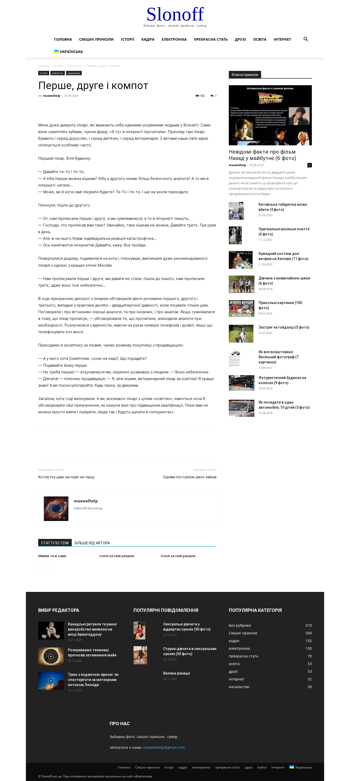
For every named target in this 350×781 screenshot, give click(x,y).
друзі (240, 39)
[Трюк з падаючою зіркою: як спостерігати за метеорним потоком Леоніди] (51, 681)
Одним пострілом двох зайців (190, 477)
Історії (127, 39)
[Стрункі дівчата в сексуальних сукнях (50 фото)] (140, 655)
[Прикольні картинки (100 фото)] (241, 308)
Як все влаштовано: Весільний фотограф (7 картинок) (278, 357)
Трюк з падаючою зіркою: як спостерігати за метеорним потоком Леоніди (93, 679)
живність (75, 65)
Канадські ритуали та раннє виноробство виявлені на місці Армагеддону (92, 629)
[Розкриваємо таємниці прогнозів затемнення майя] (51, 656)
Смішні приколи (96, 39)
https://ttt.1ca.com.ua (88, 508)
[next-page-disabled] (49, 566)
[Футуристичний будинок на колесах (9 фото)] (241, 383)
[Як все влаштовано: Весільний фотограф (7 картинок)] (235, 358)
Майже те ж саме (52, 556)
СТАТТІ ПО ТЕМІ (55, 543)
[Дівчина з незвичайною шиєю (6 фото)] (241, 284)
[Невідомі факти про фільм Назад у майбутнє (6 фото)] (270, 115)
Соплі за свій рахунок (116, 556)
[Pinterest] (67, 107)
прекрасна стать (211, 39)
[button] (306, 39)
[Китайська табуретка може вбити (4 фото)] (236, 211)
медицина (74, 73)
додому (43, 65)
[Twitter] (55, 107)
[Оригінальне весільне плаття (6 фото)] (235, 235)
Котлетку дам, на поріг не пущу (66, 477)
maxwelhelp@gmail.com (164, 747)
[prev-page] (41, 566)
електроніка (174, 39)
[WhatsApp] (79, 107)
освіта (259, 39)
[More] (90, 107)
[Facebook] (43, 107)
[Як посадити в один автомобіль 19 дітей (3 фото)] (241, 408)
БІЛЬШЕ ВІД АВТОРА (92, 543)
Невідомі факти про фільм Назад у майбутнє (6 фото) (262, 155)
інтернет (282, 39)
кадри (148, 39)
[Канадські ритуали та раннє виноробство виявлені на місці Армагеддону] (51, 630)
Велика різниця (176, 673)
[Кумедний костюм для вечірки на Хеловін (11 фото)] (241, 260)
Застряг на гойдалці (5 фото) (284, 327)
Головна (63, 39)
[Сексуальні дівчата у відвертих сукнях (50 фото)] (139, 630)
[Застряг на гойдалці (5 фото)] (241, 334)
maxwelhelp (51, 95)
